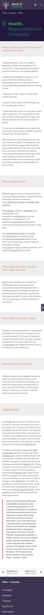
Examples (12, 13)
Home (4, 13)
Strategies (7, 590)
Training (6, 600)
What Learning (10, 582)
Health (20, 13)
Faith (4, 282)
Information (8, 611)
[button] (40, 4)
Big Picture (7, 606)
